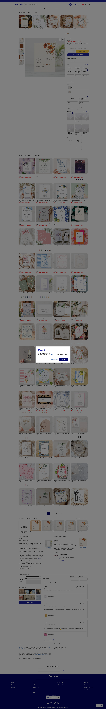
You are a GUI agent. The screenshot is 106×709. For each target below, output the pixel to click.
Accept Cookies (63, 359)
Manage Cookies (54, 359)
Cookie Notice (53, 354)
